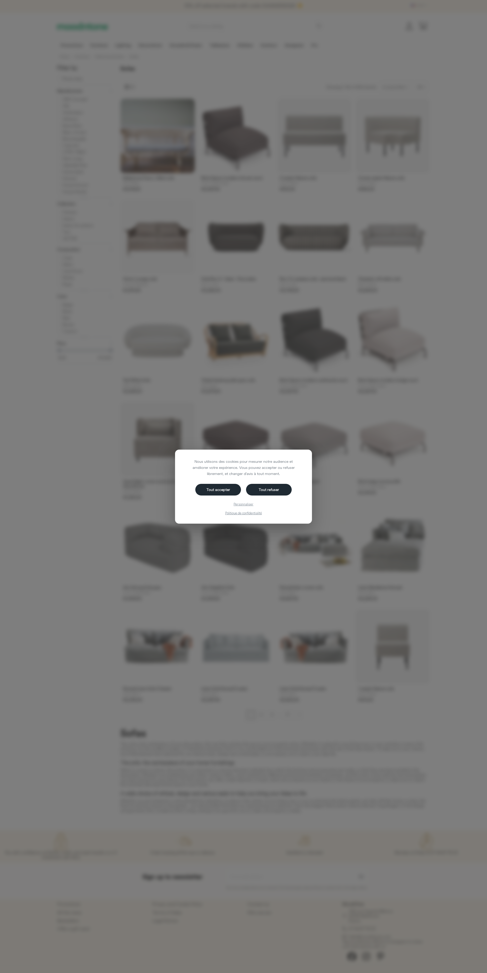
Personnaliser (243, 504)
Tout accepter (218, 489)
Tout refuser (269, 489)
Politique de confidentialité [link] (243, 513)
